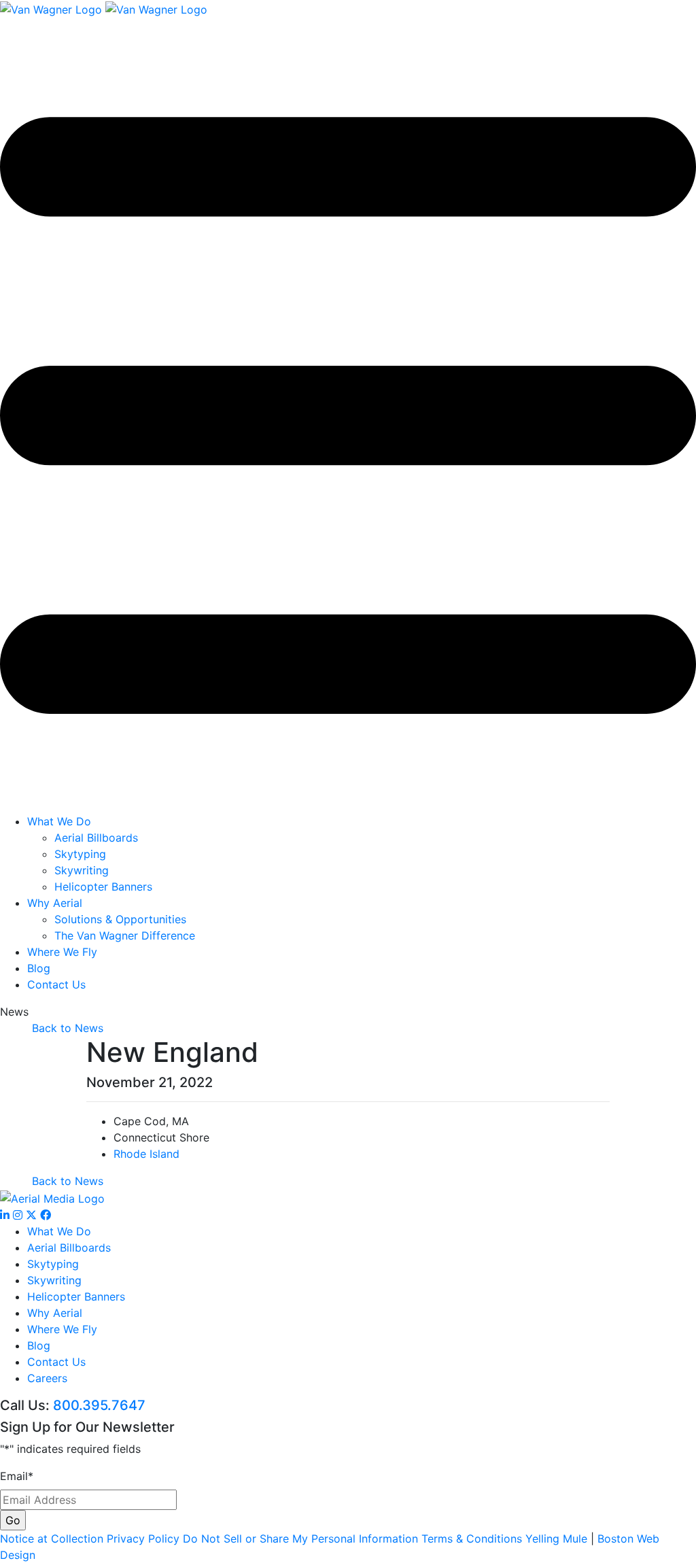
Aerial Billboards (96, 837)
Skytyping (80, 854)
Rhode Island (146, 1154)
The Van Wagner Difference (124, 935)
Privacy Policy (143, 1538)
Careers (47, 1378)
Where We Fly (62, 952)
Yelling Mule (556, 1538)
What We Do (59, 821)
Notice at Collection (51, 1538)
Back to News (67, 1028)
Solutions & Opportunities (120, 919)
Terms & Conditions (471, 1538)
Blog (38, 968)
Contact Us (56, 984)
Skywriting (81, 870)
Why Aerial (54, 903)
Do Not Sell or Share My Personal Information (300, 1538)
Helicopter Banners (103, 886)
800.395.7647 (99, 1405)
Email (16, 1476)
